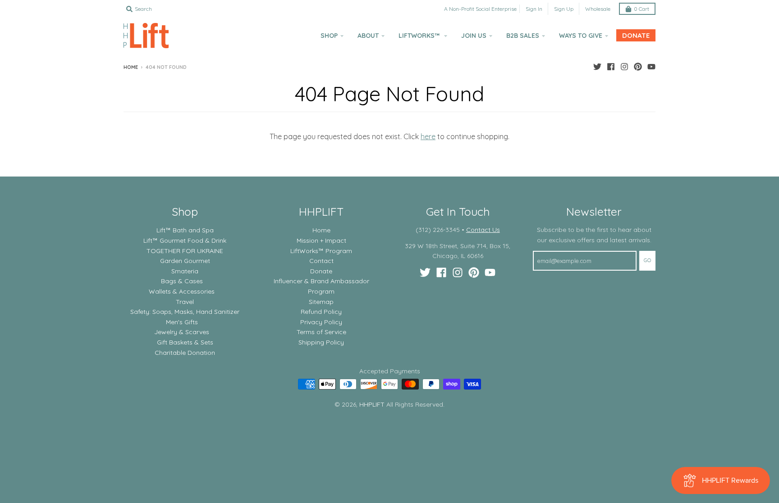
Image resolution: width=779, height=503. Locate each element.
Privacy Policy (321, 322)
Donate (321, 271)
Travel (185, 302)
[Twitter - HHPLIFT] (597, 67)
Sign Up (563, 8)
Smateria (184, 271)
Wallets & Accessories (182, 291)
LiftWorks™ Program (321, 251)
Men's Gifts (182, 322)
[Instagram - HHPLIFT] (624, 67)
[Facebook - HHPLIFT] (611, 67)
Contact (321, 261)
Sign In (534, 8)
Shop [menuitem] (329, 36)
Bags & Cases (182, 281)
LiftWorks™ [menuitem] (420, 36)
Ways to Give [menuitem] (580, 36)
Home (131, 67)
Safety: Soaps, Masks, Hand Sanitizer (184, 312)
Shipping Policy (321, 342)
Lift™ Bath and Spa (185, 230)
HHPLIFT (372, 404)
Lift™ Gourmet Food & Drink (184, 240)
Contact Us (483, 230)
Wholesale (597, 8)
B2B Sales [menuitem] (522, 36)
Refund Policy (321, 312)
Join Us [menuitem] (473, 36)
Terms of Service (321, 332)
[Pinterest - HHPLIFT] (638, 67)
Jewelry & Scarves (181, 332)
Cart (641, 8)
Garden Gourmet (185, 261)
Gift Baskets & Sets (185, 342)
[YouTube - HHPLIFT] (651, 67)
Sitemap (321, 302)
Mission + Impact (321, 240)
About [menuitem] (368, 36)
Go (647, 260)
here (428, 136)
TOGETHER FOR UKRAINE (185, 251)
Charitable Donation (185, 353)
